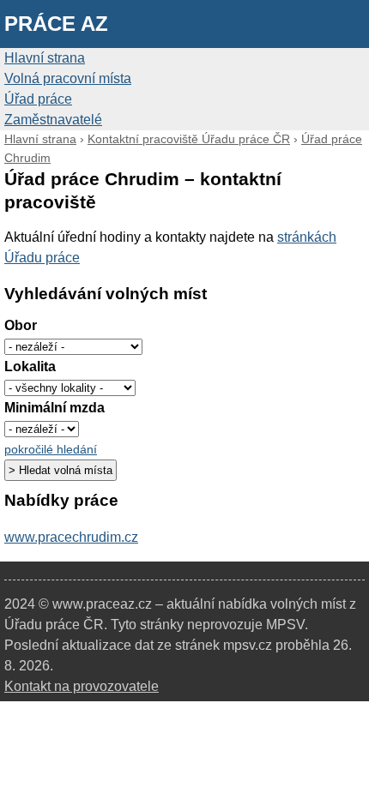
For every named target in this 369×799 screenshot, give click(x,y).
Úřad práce (38, 99)
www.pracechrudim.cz (71, 537)
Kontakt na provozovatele (81, 686)
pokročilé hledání (50, 449)
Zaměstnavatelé (53, 119)
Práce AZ (56, 23)
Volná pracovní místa (67, 78)
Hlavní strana (44, 58)
